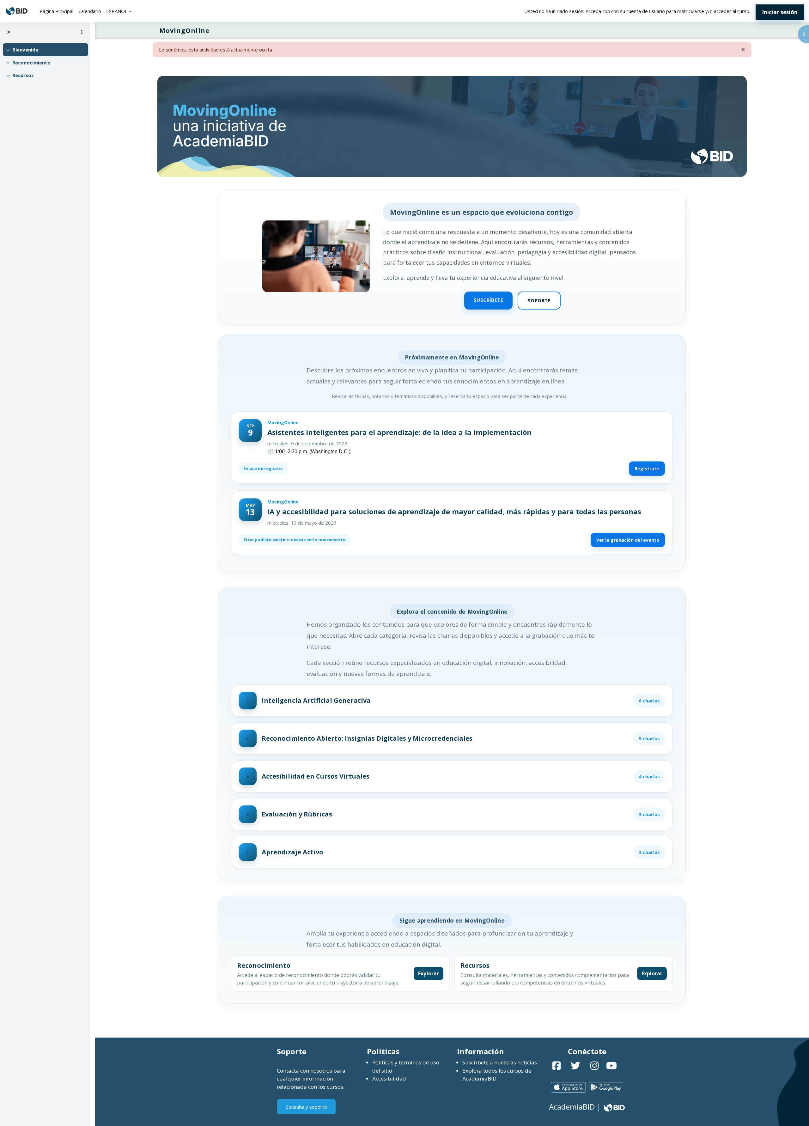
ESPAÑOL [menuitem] (116, 11)
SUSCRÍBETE (488, 300)
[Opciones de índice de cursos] (82, 32)
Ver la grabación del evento (627, 540)
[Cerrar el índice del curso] (9, 32)
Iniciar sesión (780, 12)
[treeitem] (45, 49)
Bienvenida (25, 49)
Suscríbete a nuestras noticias (499, 1062)
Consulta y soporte (306, 1107)
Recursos (23, 75)
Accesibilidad (389, 1078)
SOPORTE (539, 300)
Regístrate (647, 469)
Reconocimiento (31, 62)
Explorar (428, 973)
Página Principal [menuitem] (56, 11)
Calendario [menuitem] (89, 11)
